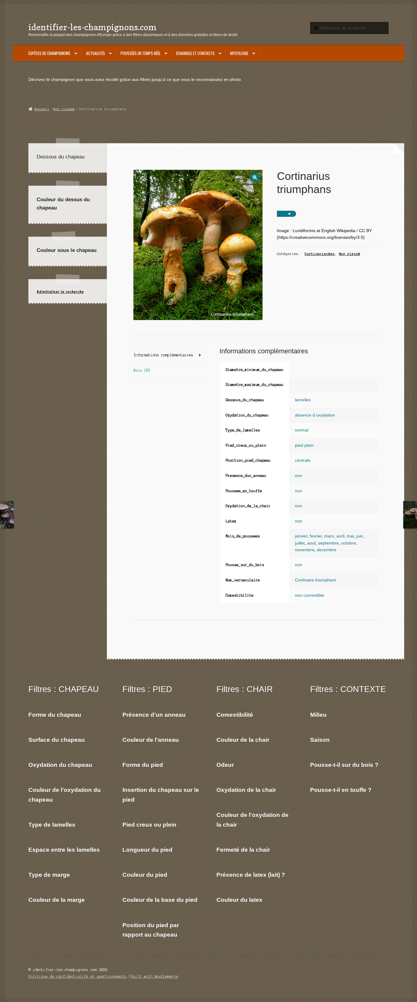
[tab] (169, 355)
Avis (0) (141, 370)
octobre (348, 543)
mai (350, 536)
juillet (300, 543)
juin (359, 536)
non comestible (309, 595)
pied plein (304, 445)
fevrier (316, 536)
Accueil (41, 109)
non (298, 475)
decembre (326, 550)
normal (301, 430)
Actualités (95, 53)
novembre (304, 550)
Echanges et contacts (195, 53)
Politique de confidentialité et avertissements (77, 976)
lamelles (303, 400)
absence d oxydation (315, 415)
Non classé (64, 109)
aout (311, 543)
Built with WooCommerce (154, 976)
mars (329, 536)
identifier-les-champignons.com (92, 27)
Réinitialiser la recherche (60, 292)
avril (340, 536)
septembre (328, 543)
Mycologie (239, 53)
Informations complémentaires (163, 355)
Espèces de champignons (49, 53)
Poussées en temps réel (141, 53)
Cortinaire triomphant (315, 580)
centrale (302, 460)
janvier (301, 536)
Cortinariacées (320, 254)
